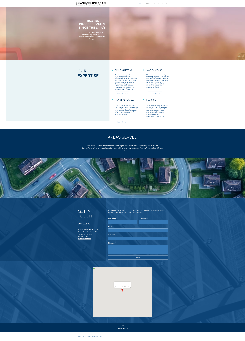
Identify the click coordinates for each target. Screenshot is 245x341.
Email (110, 227)
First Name (112, 218)
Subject (111, 235)
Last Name (143, 218)
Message (112, 243)
